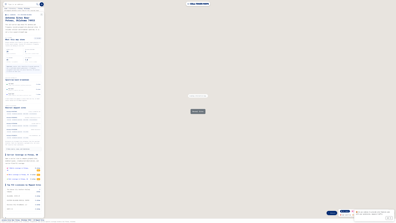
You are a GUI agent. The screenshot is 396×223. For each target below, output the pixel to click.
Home (5, 8)
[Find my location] (42, 4)
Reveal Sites (198, 111)
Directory (12, 8)
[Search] (37, 4)
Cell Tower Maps (199, 4)
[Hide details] (41, 14)
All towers (346, 211)
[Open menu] (5, 4)
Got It (389, 218)
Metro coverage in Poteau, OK (18, 174)
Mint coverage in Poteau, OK (18, 179)
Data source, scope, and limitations (19, 149)
